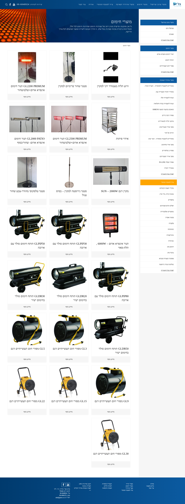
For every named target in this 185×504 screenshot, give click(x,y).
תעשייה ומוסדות (107, 484)
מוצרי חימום (142, 4)
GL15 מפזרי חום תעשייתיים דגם (69, 401)
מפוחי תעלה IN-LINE (166, 162)
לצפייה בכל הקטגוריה (167, 40)
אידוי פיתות (122, 138)
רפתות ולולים (108, 486)
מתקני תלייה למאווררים (166, 121)
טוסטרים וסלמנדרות (167, 211)
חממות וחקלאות (107, 488)
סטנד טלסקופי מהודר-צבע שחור (27, 191)
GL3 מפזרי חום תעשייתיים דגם (70, 348)
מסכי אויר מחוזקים (168, 145)
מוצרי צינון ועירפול (158, 4)
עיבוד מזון (170, 253)
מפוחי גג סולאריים (168, 150)
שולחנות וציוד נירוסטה (166, 264)
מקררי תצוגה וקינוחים (167, 188)
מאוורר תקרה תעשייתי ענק (165, 92)
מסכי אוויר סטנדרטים (167, 127)
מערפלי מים (170, 28)
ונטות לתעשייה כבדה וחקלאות (164, 103)
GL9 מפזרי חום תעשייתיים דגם (112, 401)
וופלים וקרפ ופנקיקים (167, 206)
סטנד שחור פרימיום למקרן (72, 86)
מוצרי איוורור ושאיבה (125, 4)
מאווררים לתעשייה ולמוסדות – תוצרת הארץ (159, 86)
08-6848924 (22, 4)
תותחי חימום (169, 60)
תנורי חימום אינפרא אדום (165, 54)
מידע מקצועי (150, 486)
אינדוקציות (170, 235)
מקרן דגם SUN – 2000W (115, 191)
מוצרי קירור (129, 484)
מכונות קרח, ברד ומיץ (167, 194)
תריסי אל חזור (169, 133)
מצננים (171, 34)
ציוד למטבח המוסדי (105, 4)
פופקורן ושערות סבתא (166, 258)
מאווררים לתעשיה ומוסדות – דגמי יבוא (161, 139)
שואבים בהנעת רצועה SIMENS (163, 109)
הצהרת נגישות (86, 486)
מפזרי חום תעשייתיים (167, 66)
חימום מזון (170, 247)
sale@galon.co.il (61, 497)
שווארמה (171, 229)
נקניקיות (171, 241)
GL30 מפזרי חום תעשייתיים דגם (111, 453)
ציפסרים (171, 200)
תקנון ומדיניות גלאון (85, 484)
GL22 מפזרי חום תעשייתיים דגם (27, 401)
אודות (91, 4)
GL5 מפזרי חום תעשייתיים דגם (28, 348)
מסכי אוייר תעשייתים (167, 156)
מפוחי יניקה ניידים (168, 115)
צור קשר (82, 4)
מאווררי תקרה (169, 168)
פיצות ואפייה (169, 217)
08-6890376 (63, 495)
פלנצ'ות (171, 223)
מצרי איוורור (129, 488)
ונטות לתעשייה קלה (167, 98)
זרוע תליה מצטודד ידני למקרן (113, 86)
